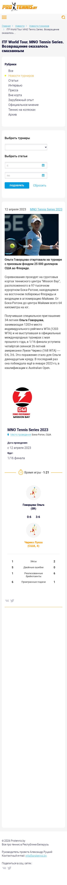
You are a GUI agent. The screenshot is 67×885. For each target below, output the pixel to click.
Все (10, 71)
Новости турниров (21, 75)
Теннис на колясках (22, 109)
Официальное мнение (23, 105)
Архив (12, 114)
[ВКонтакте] (7, 600)
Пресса (13, 90)
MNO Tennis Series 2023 (46, 209)
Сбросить (39, 185)
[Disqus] (33, 667)
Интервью (15, 85)
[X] (12, 600)
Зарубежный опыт (21, 100)
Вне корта (15, 95)
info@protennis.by (36, 855)
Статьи (13, 80)
